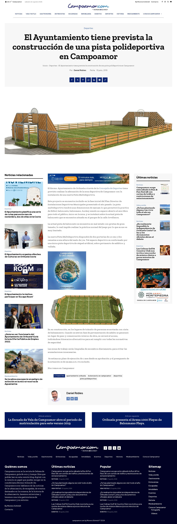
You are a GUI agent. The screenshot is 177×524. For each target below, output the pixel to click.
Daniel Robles (80, 70)
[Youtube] (170, 1)
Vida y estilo (141, 205)
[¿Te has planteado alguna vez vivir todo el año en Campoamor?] (165, 209)
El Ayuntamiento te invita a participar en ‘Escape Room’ (19, 295)
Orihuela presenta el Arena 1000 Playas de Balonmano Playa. (132, 421)
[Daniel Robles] (57, 396)
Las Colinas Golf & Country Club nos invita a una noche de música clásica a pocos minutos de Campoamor (146, 254)
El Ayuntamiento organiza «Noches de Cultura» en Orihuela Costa (23, 255)
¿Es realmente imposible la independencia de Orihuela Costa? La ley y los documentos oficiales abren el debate (146, 231)
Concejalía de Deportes (110, 188)
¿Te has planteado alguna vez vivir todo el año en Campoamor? (145, 211)
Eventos (8, 209)
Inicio (45, 66)
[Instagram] (165, 1)
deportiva (118, 376)
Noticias (8, 331)
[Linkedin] (94, 79)
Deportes (88, 28)
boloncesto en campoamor (99, 376)
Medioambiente (11, 376)
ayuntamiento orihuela (76, 376)
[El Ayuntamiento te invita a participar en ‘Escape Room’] (24, 276)
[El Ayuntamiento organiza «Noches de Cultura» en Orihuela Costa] (24, 236)
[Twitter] (168, 1)
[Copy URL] (105, 79)
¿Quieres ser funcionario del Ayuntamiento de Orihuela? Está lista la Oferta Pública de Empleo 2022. (22, 338)
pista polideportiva (88, 379)
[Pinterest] (83, 79)
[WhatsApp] (88, 79)
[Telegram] (99, 79)
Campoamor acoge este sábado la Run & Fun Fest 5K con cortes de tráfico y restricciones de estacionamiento (146, 193)
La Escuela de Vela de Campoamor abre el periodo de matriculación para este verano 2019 (45, 421)
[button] (90, 19)
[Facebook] (162, 1)
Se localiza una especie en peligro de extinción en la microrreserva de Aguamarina (24, 381)
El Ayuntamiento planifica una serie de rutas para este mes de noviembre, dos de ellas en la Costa (23, 214)
